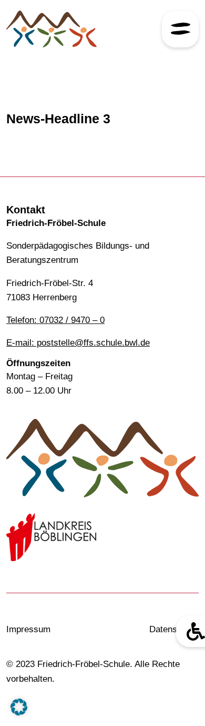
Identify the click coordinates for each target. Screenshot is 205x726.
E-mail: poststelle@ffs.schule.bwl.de (78, 343)
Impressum (28, 629)
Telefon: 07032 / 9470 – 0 (55, 320)
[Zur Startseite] (51, 29)
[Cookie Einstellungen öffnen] (19, 706)
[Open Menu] (180, 29)
